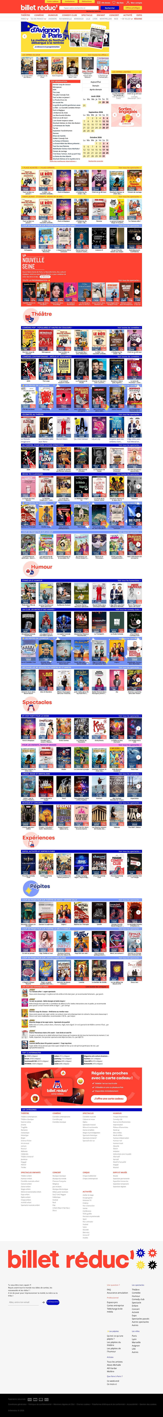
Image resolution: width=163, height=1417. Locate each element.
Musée (115, 1176)
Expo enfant (25, 1194)
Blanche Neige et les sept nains (41, 1022)
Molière (110, 1371)
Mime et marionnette (90, 1127)
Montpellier (106, 19)
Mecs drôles (117, 1133)
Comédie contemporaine (61, 1117)
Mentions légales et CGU (63, 1404)
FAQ (109, 1289)
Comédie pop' (57, 1119)
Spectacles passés (140, 1318)
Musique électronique (60, 1189)
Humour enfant (26, 1178)
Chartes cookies (83, 1404)
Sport (85, 1219)
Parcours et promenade (91, 1216)
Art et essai (25, 1143)
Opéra (85, 1122)
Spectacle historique (90, 1135)
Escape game (87, 1198)
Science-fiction (26, 1141)
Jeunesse (24, 1159)
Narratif (116, 1159)
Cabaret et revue (89, 1119)
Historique (24, 1135)
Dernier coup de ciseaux (38, 1012)
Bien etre (86, 1232)
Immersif (86, 1235)
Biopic (23, 1138)
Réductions (87, 1)
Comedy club (117, 1119)
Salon (85, 1227)
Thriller (23, 1167)
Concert (114, 15)
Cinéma (85, 1203)
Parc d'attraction (88, 1206)
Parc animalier (88, 1222)
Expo (139, 15)
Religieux (56, 1184)
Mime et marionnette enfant (31, 1192)
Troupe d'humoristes (120, 1117)
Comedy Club (69, 15)
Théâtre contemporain (29, 1117)
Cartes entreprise (115, 1305)
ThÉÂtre (25, 15)
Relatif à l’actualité (119, 1162)
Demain (95, 85)
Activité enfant (26, 1202)
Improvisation (118, 1125)
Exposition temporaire (121, 1184)
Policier (23, 1165)
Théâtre (135, 1289)
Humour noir (117, 1141)
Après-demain (96, 89)
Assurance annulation (117, 1292)
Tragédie (24, 1127)
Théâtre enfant (26, 1176)
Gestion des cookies (148, 1404)
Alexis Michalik (114, 1365)
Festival (55, 1200)
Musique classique (59, 1176)
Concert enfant (26, 1184)
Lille (88, 19)
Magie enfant (25, 1189)
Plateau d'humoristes (120, 1127)
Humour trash (118, 1143)
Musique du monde (59, 1178)
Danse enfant (26, 1186)
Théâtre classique (27, 1119)
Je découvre (45, 277)
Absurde (116, 1146)
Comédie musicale (89, 1117)
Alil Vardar (112, 1368)
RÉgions (138, 19)
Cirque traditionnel (89, 1176)
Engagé (23, 1162)
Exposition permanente (121, 1178)
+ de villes (126, 19)
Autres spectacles (140, 1321)
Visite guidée (87, 1214)
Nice (116, 19)
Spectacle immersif (89, 1138)
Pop (54, 1205)
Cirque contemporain (90, 1178)
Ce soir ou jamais (35, 1001)
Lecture (23, 1146)
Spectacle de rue (89, 1141)
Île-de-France (37, 19)
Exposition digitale (119, 1186)
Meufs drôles (117, 1135)
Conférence (87, 1211)
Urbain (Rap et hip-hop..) (61, 1208)
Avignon (53, 19)
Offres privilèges (133, 8)
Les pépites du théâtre (114, 1343)
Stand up (116, 1130)
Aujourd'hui (96, 82)
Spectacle (86, 15)
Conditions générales (17, 1404)
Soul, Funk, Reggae (59, 1194)
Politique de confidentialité (39, 1404)
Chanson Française (59, 1181)
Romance (24, 1130)
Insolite (85, 1238)
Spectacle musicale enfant (30, 1205)
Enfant (101, 15)
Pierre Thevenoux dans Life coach (42, 1033)
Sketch (115, 1149)
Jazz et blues (57, 1186)
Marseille (136, 1342)
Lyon (95, 19)
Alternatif (116, 1157)
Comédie (136, 1292)
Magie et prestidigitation (91, 1133)
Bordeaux (79, 19)
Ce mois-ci (112, 1384)
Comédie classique (59, 1122)
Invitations (69, 1)
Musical (23, 1149)
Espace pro (112, 1302)
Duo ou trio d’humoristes (122, 1122)
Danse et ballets (88, 1130)
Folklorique (56, 1197)
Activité (127, 15)
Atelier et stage (88, 1195)
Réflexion (24, 1151)
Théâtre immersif (27, 1157)
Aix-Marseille (65, 19)
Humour (53, 15)
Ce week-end (113, 1381)
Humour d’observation (121, 1138)
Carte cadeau (52, 1)
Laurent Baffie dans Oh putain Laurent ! (44, 1043)
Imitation (116, 1151)
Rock (54, 1202)
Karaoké (86, 1230)
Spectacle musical (89, 1125)
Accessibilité (132, 1404)
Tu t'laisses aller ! (35, 991)
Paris (23, 19)
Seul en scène (26, 1122)
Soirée (85, 1208)
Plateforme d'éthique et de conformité (108, 1404)
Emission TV (87, 1200)
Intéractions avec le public (122, 1154)
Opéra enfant (25, 1197)
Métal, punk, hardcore (60, 1192)
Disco (55, 1210)
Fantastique (25, 1133)
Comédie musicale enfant (30, 1181)
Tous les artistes (115, 1361)
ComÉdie (39, 15)
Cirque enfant (26, 1200)
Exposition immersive (120, 1181)
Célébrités (24, 1154)
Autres (135, 1325)
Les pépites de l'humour (114, 1350)
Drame (23, 1125)
